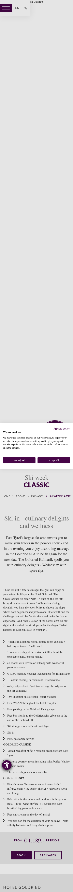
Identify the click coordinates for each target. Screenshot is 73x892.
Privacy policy (62, 428)
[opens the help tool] (7, 765)
